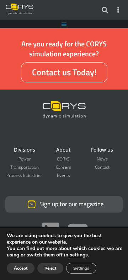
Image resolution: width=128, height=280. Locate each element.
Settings (81, 268)
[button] (105, 10)
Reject (50, 268)
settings (79, 255)
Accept (20, 268)
